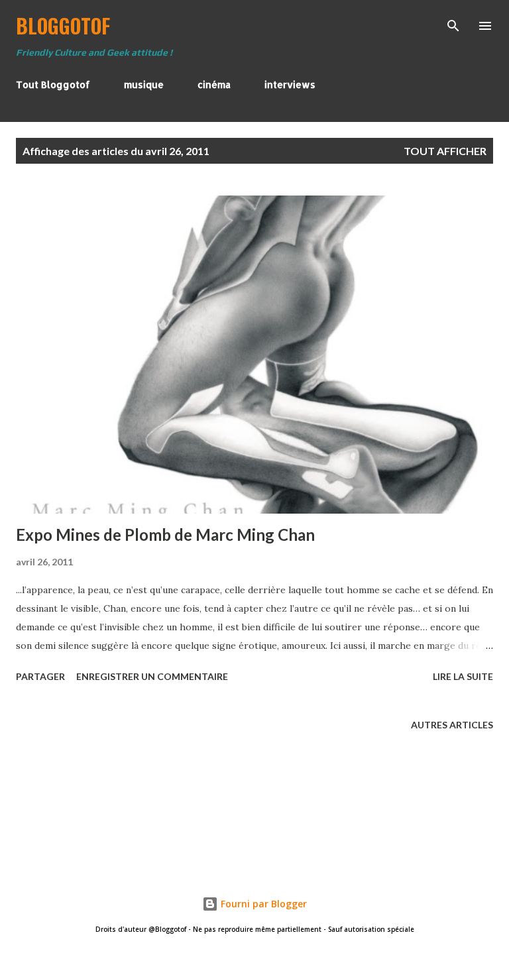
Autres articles (452, 724)
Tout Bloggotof (53, 84)
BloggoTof (63, 25)
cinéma (214, 84)
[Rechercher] (453, 24)
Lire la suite (463, 676)
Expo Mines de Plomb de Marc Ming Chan (165, 534)
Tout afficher (445, 150)
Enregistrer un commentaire (152, 676)
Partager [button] (40, 676)
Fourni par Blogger (262, 903)
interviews (289, 84)
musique (144, 84)
